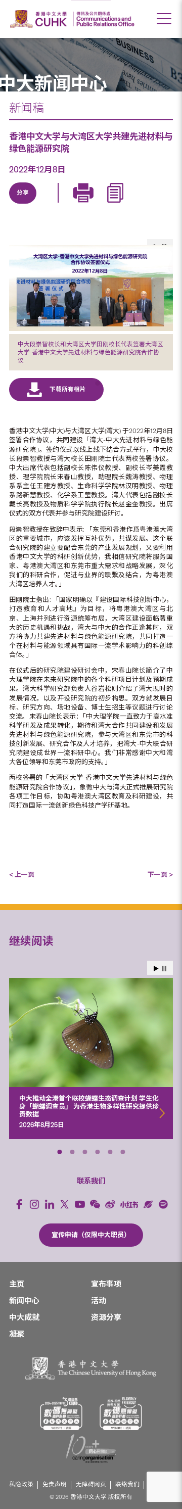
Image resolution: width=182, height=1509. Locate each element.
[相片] (91, 288)
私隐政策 (21, 1484)
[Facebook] (19, 1204)
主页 (16, 1284)
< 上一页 (21, 874)
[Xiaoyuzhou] (148, 1204)
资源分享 (106, 1317)
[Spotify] (163, 1204)
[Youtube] (80, 1204)
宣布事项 (106, 1284)
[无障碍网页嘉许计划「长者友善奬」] (121, 1413)
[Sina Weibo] (93, 204)
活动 (98, 1300)
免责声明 (54, 1484)
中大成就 (24, 1317)
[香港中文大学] (40, 19)
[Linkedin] (23, 204)
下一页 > (160, 874)
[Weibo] (110, 1204)
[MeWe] (140, 204)
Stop (164, 968)
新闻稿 (26, 108)
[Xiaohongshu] (129, 1204)
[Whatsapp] (116, 204)
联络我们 (127, 1484)
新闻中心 (24, 1300)
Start (156, 968)
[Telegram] (70, 204)
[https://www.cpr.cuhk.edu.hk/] (103, 19)
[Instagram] (34, 1204)
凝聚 (16, 1334)
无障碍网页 (91, 1484)
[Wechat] (95, 1204)
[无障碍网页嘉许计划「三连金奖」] (61, 1413)
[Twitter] (47, 204)
